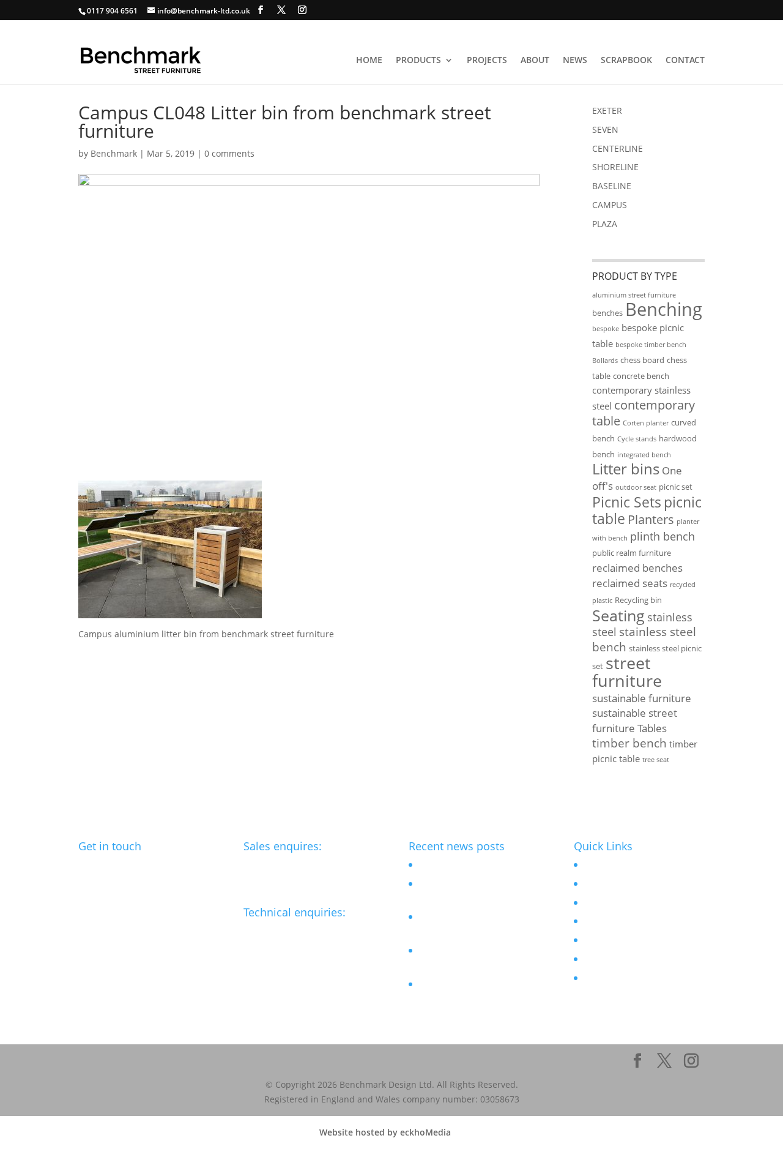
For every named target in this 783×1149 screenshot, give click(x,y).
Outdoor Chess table (459, 864)
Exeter (607, 110)
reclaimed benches (637, 568)
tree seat (655, 759)
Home (369, 60)
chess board (642, 359)
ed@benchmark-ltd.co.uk (294, 864)
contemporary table (643, 413)
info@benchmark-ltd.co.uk (297, 931)
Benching (663, 309)
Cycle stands (636, 439)
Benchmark (114, 153)
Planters (651, 519)
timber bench (629, 743)
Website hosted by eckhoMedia (385, 1132)
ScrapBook (626, 60)
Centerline (617, 148)
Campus (609, 205)
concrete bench (641, 375)
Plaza (604, 224)
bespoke (605, 328)
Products (418, 60)
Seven (605, 129)
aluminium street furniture (634, 295)
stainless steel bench (644, 639)
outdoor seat (635, 487)
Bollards (605, 360)
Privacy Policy (609, 978)
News (575, 60)
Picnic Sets (626, 502)
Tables (652, 728)
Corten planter (646, 423)
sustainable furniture (641, 698)
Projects (487, 60)
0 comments (229, 153)
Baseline (611, 186)
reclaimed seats (629, 583)
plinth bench (662, 536)
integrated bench (644, 455)
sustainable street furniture (634, 720)
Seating (618, 615)
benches (607, 312)
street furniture (627, 672)
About (535, 60)
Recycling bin (638, 599)
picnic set (675, 486)
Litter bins (625, 469)
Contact (685, 60)
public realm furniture (631, 552)
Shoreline (615, 167)
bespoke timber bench (650, 344)
